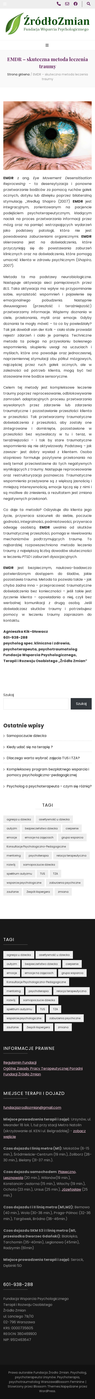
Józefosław (71, 1189)
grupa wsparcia (72, 837)
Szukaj (8, 694)
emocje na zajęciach (39, 837)
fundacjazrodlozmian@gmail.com (32, 1107)
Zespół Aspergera (38, 892)
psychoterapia (39, 855)
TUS (42, 874)
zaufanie (13, 892)
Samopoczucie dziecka (26, 735)
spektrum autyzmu (19, 874)
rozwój (11, 864)
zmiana (63, 892)
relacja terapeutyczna (71, 855)
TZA (55, 874)
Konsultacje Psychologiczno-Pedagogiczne (36, 846)
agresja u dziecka (19, 819)
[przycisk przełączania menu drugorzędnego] (4, 4)
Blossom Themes (47, 1386)
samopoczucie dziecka (39, 864)
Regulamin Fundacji (19, 1062)
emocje (12, 837)
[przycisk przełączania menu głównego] (48, 46)
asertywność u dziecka (54, 819)
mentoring (14, 855)
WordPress (47, 1391)
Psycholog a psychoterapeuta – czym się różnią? (49, 786)
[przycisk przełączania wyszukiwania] (88, 4)
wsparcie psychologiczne (24, 883)
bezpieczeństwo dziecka (41, 828)
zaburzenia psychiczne (64, 883)
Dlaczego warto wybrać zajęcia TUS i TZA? (43, 758)
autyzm (12, 828)
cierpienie (72, 828)
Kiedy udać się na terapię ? (30, 746)
